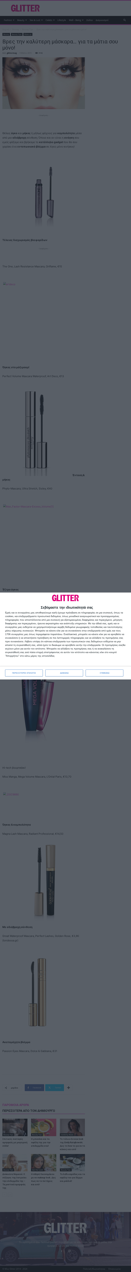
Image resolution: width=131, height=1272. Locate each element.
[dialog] (65, 636)
